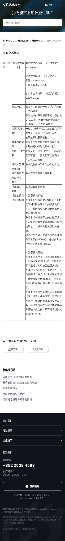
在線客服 (35, 486)
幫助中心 (8, 41)
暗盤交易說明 (10, 388)
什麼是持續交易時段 (14, 393)
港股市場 (23, 41)
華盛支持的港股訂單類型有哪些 (20, 382)
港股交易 (37, 41)
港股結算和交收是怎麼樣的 (17, 376)
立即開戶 (49, 4)
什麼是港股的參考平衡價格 (17, 399)
